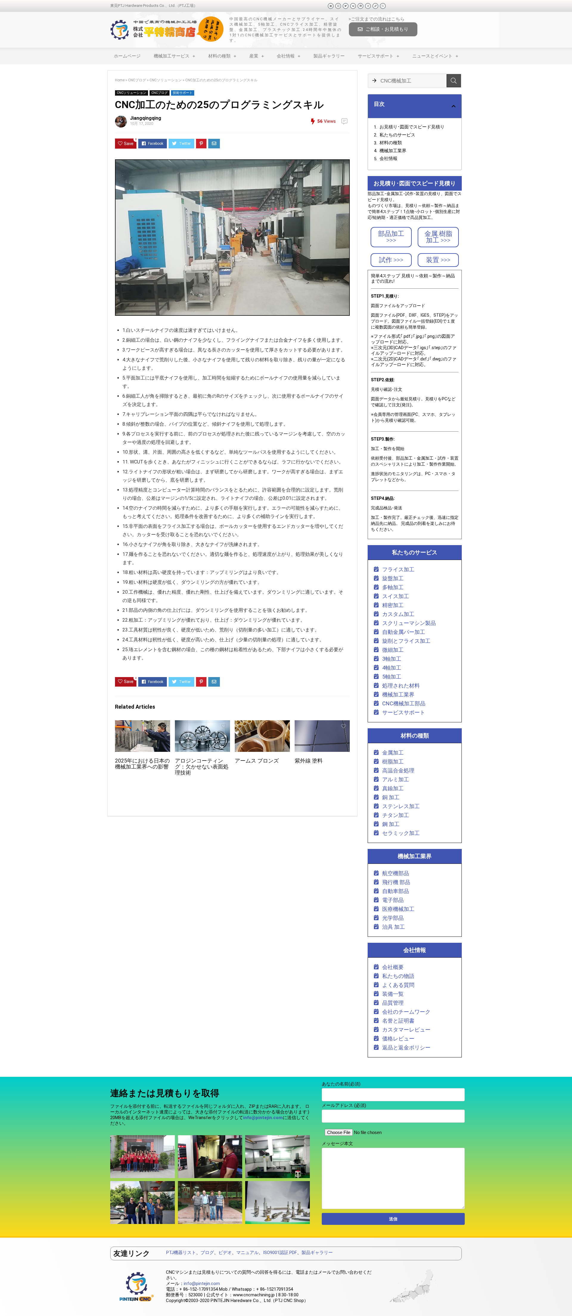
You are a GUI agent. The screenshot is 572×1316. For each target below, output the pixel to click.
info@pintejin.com (202, 1283)
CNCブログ (137, 80)
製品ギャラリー (329, 56)
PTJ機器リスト (181, 1252)
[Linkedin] (360, 6)
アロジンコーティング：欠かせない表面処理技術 (202, 767)
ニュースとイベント (432, 56)
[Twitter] (346, 6)
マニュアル (247, 1252)
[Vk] (353, 6)
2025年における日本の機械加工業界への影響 (142, 764)
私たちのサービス (397, 135)
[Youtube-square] (338, 6)
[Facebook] (331, 6)
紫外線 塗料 (309, 761)
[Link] (375, 6)
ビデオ (225, 1252)
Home (120, 80)
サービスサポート (376, 56)
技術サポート (182, 93)
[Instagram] (368, 6)
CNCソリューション (166, 80)
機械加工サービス (171, 56)
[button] (383, 29)
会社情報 (286, 56)
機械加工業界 (393, 150)
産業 (253, 56)
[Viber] (383, 6)
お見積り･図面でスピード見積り (412, 127)
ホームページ (127, 56)
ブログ (207, 1252)
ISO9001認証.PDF (280, 1252)
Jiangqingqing (145, 118)
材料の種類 (219, 56)
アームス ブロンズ (257, 761)
